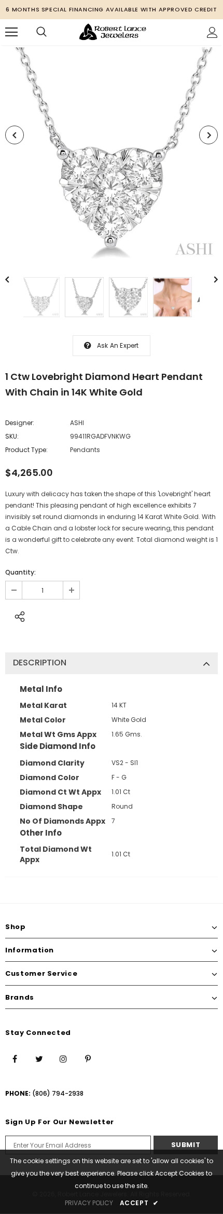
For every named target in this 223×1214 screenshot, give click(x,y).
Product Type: (26, 449)
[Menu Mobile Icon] (11, 32)
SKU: (12, 436)
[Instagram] (63, 1058)
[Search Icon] (41, 32)
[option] (111, 153)
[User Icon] (212, 32)
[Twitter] (39, 1058)
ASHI (77, 422)
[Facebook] (14, 1058)
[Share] (17, 615)
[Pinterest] (87, 1058)
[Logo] (113, 31)
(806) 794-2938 (57, 1093)
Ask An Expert (118, 345)
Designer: (19, 422)
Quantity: (20, 572)
